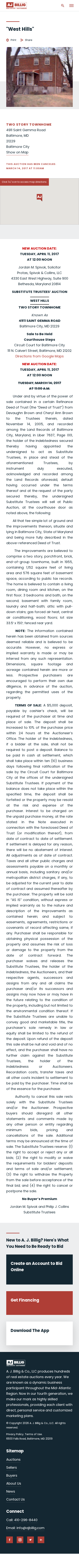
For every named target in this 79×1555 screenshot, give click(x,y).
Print (13, 40)
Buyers (11, 1475)
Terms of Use (33, 1434)
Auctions (13, 1459)
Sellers (11, 1467)
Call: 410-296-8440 (21, 1520)
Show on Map (17, 152)
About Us (13, 1483)
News (10, 1491)
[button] (39, 197)
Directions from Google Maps (39, 356)
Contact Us (15, 1499)
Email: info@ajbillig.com (25, 1528)
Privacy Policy (15, 1434)
